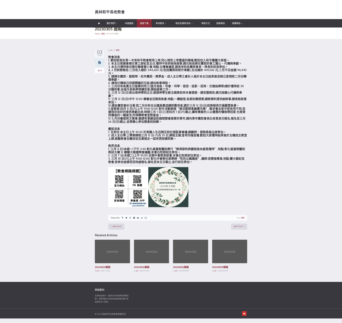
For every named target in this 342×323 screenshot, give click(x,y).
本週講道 (129, 23)
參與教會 (160, 23)
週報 (103, 34)
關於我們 (111, 23)
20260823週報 (102, 267)
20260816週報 (141, 267)
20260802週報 (181, 267)
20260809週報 (220, 267)
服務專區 (220, 23)
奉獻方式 (205, 23)
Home (97, 34)
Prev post (117, 226)
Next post (238, 226)
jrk (111, 50)
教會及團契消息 (183, 23)
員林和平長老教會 (110, 12)
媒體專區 (236, 23)
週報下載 (144, 23)
